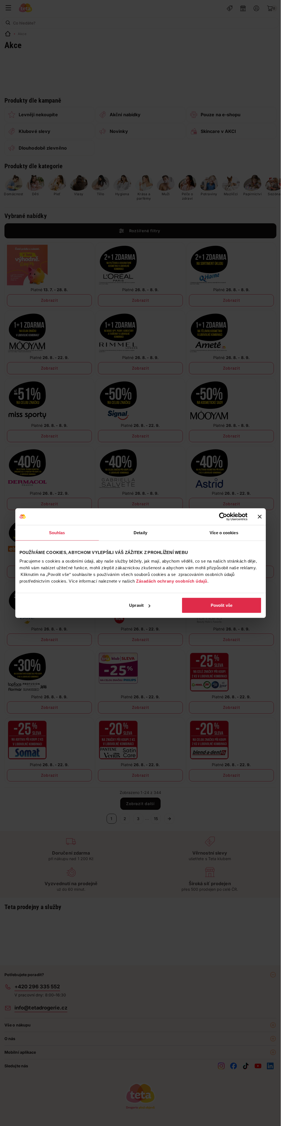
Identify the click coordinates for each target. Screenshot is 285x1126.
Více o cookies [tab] (224, 532)
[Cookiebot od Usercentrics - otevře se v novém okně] (223, 516)
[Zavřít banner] (260, 516)
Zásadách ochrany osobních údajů (171, 581)
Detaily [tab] (140, 532)
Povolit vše (221, 605)
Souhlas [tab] (57, 532)
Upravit (136, 605)
